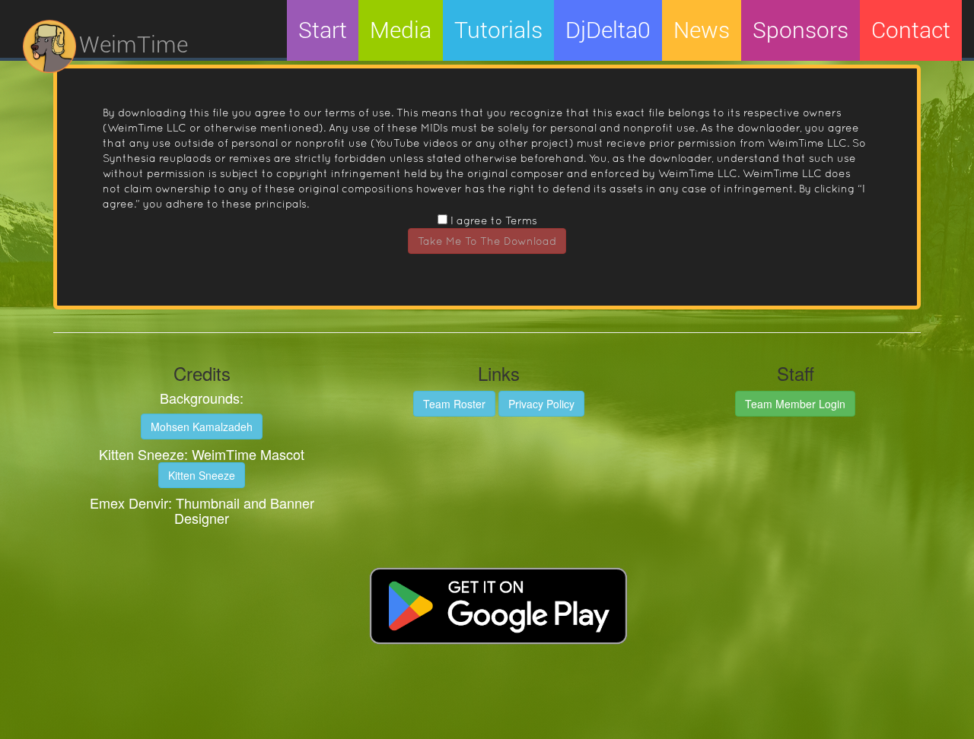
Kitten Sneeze (201, 475)
